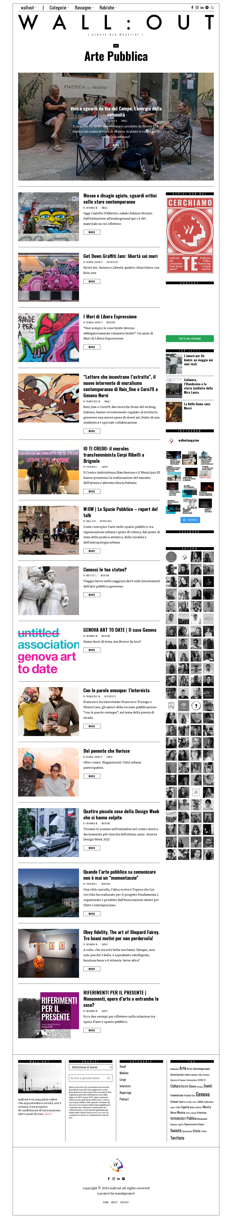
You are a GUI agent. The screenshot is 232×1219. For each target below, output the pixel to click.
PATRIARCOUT (178, 1118)
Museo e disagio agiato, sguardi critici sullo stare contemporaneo (120, 198)
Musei (173, 1112)
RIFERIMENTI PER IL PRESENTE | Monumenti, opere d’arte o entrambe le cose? (121, 998)
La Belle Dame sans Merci (197, 406)
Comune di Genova (178, 1080)
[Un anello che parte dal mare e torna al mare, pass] (173, 473)
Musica (181, 1112)
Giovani (174, 1101)
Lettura (172, 1107)
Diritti (184, 1086)
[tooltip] (192, 7)
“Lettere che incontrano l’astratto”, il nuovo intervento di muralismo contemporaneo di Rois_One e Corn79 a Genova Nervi (120, 386)
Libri (178, 1107)
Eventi (208, 1086)
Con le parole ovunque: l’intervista (116, 690)
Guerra (182, 1101)
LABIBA (200, 1101)
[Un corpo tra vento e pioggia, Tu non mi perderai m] (206, 489)
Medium (111, 322)
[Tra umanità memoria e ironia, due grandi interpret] (173, 457)
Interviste (113, 262)
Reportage (106, 521)
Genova (203, 1094)
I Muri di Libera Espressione (110, 316)
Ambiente (174, 1069)
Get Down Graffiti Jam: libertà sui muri (120, 256)
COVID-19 (202, 1079)
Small (124, 121)
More (116, 145)
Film (193, 1095)
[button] (108, 1078)
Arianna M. (92, 207)
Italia (194, 1101)
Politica (191, 1118)
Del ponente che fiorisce (106, 751)
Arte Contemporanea (198, 1068)
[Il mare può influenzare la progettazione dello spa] (206, 473)
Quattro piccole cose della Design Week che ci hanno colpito (121, 814)
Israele (189, 1101)
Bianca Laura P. (94, 262)
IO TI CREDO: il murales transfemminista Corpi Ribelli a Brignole (113, 454)
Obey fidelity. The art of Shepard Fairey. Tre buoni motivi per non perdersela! (121, 935)
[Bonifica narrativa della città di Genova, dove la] (173, 506)
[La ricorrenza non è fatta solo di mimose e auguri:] (189, 506)
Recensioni (202, 1119)
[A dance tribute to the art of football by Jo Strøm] (189, 473)
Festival (187, 1095)
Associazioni (177, 1074)
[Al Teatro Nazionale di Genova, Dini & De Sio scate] (206, 506)
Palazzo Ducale (191, 1112)
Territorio (177, 1138)
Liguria (185, 1107)
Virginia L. (92, 466)
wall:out (91, 521)
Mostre (207, 1107)
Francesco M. (93, 401)
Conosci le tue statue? (105, 569)
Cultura (175, 1086)
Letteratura (209, 1101)
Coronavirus (191, 1080)
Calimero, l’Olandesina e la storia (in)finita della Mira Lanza (198, 386)
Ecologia (200, 1086)
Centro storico (191, 1074)
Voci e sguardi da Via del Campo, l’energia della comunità (116, 111)
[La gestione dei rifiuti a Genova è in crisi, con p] (206, 457)
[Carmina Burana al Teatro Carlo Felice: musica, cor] (173, 489)
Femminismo (176, 1095)
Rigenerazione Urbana (194, 1124)
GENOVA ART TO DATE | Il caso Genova (119, 630)
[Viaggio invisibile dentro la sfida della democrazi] (189, 489)
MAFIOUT (198, 1107)
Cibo (200, 1074)
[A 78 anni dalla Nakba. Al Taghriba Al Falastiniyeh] (189, 457)
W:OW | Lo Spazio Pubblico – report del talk (120, 512)
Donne (192, 1086)
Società (175, 1130)
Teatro (204, 1131)
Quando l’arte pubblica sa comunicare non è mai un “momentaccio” (119, 875)
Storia (196, 1130)
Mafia (192, 1107)
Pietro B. (112, 120)
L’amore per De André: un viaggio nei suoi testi (198, 360)
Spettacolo (187, 1131)
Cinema (206, 1074)
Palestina (201, 1112)
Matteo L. (92, 575)
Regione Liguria (177, 1124)
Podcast (124, 1099)
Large (105, 467)
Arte (182, 1068)
